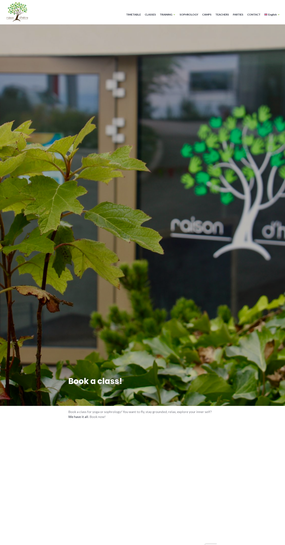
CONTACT (253, 14)
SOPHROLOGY (189, 14)
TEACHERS (222, 14)
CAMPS (206, 14)
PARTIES (238, 14)
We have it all (78, 417)
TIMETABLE (133, 14)
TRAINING (166, 14)
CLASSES (150, 14)
